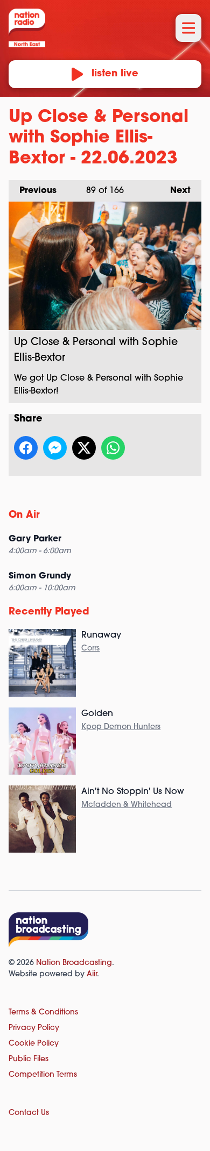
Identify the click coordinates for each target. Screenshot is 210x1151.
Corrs (90, 649)
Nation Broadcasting (74, 963)
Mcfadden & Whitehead (126, 805)
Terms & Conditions (43, 1013)
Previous (33, 191)
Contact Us (29, 1113)
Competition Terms (43, 1075)
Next (175, 191)
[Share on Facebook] (26, 448)
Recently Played (49, 612)
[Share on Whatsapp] (113, 448)
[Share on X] (84, 448)
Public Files (28, 1059)
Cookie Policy (34, 1044)
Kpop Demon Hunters (120, 727)
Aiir (92, 974)
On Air (24, 515)
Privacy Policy (34, 1028)
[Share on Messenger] (55, 448)
